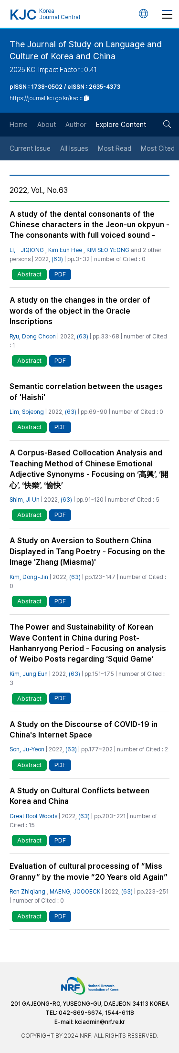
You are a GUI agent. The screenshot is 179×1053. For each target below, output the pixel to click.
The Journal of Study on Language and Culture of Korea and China (86, 50)
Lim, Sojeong (27, 412)
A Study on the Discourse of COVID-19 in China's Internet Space (84, 729)
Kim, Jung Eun (29, 674)
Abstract (29, 274)
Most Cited (158, 148)
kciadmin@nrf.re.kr (100, 1022)
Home (19, 124)
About (46, 124)
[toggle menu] (167, 14)
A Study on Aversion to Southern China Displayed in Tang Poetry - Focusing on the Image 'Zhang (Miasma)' (87, 551)
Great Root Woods (33, 816)
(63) (57, 259)
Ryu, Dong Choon (33, 336)
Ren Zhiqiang (27, 891)
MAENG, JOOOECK (75, 891)
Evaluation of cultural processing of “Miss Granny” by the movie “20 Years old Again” (89, 871)
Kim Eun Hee (65, 250)
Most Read (114, 148)
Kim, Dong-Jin (29, 577)
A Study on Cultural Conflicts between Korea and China (79, 796)
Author (75, 124)
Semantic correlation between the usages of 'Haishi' (86, 391)
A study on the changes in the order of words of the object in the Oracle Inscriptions (80, 310)
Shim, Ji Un (25, 499)
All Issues (74, 148)
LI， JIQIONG (27, 250)
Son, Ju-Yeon (27, 749)
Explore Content (121, 124)
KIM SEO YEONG (107, 250)
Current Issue (30, 148)
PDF (60, 274)
